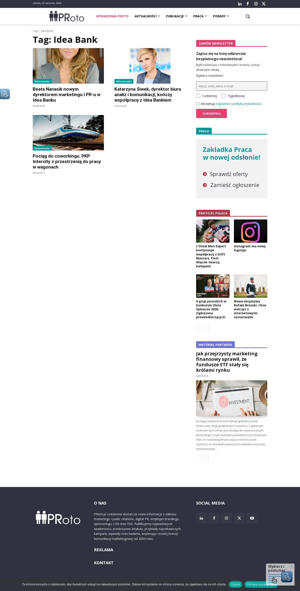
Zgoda (235, 584)
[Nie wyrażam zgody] (294, 584)
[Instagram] (255, 3)
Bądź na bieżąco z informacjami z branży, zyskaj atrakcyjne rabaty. (227, 67)
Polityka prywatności (261, 584)
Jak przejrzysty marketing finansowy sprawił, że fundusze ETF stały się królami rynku (227, 361)
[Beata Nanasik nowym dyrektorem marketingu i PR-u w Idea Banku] (68, 66)
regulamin (223, 104)
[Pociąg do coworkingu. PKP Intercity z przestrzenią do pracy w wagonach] (68, 133)
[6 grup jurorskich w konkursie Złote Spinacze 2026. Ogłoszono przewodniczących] (213, 286)
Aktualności (42, 81)
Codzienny (209, 96)
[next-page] (206, 328)
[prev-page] (199, 328)
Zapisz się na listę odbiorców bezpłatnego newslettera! (221, 56)
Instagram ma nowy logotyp (250, 248)
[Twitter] (263, 3)
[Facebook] (247, 3)
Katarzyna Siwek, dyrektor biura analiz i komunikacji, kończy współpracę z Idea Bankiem (147, 94)
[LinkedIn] (239, 3)
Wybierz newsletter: (210, 76)
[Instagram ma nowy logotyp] (250, 231)
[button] (247, 16)
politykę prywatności (246, 104)
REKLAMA (103, 549)
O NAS (100, 503)
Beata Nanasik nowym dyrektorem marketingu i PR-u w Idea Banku (66, 94)
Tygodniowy (236, 96)
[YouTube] (252, 518)
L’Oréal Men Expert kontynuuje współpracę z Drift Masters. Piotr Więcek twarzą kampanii (211, 256)
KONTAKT (104, 562)
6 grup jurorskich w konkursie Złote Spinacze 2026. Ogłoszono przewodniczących (211, 309)
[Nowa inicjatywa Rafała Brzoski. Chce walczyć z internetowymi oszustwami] (250, 286)
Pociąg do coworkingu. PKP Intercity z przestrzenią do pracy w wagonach (67, 161)
